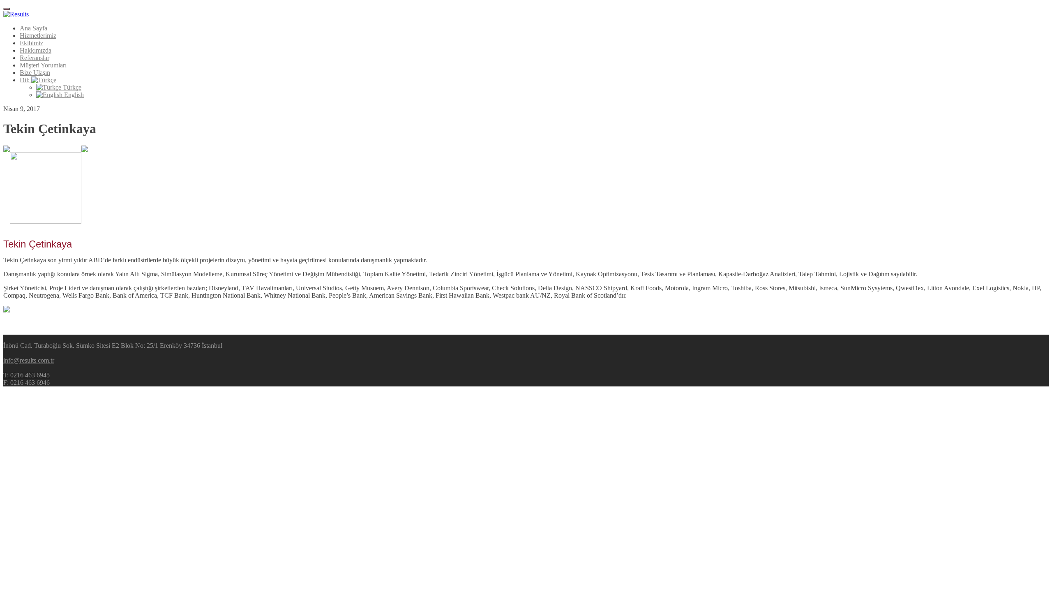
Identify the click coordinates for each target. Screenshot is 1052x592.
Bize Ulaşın (35, 72)
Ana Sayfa (33, 28)
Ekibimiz (31, 42)
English (73, 94)
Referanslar (34, 57)
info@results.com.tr (28, 360)
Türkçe (71, 87)
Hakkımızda (35, 50)
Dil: (25, 79)
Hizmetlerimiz (38, 35)
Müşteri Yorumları (43, 65)
